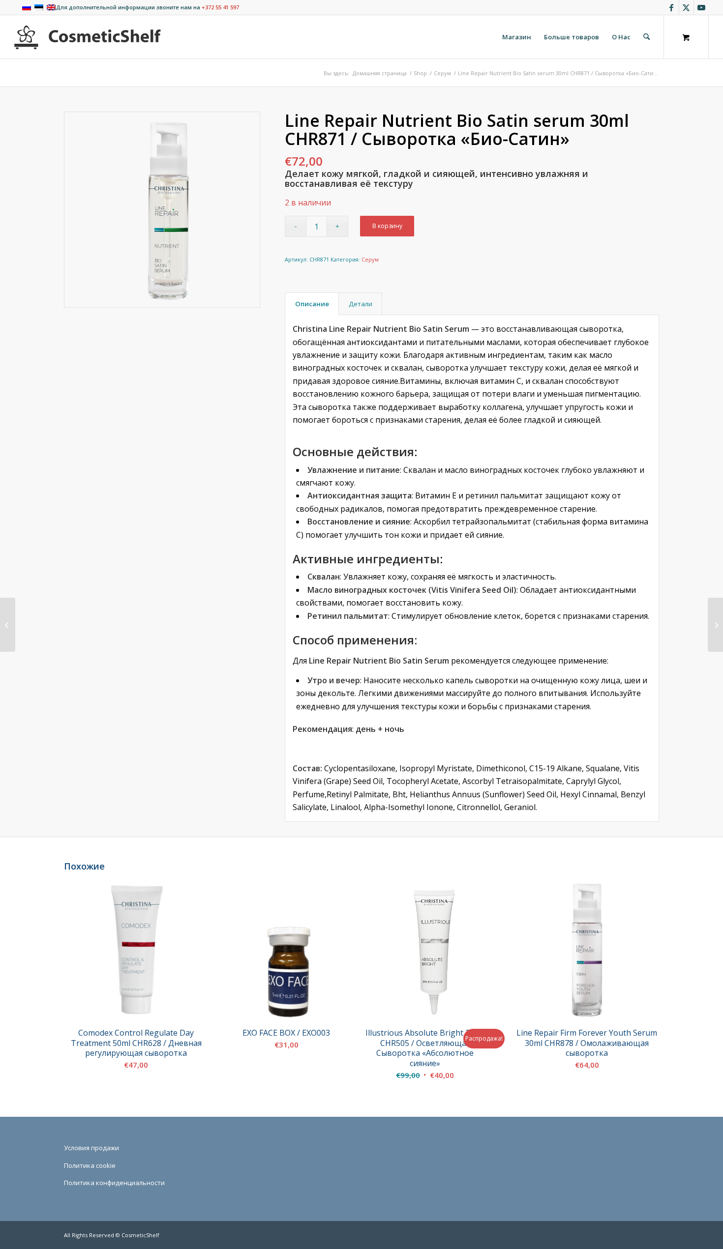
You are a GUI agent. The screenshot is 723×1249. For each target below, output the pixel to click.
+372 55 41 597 (220, 7)
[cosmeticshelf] (87, 36)
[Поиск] (646, 36)
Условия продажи (91, 1147)
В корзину (387, 226)
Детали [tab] (360, 303)
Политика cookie (90, 1165)
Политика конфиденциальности (114, 1182)
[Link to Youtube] (701, 7)
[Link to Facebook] (671, 7)
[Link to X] (686, 7)
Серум (370, 259)
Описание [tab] (312, 303)
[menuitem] (517, 36)
